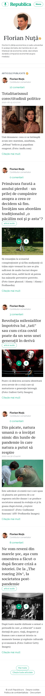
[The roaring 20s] (22, 606)
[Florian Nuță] (5, 80)
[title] (23, 21)
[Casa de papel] (22, 363)
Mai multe (22, 668)
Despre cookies (32, 690)
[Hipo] (22, 473)
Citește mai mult (11, 153)
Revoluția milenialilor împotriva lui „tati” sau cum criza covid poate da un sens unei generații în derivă (21, 330)
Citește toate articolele (22, 672)
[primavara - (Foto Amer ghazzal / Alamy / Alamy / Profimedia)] (22, 241)
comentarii (17, 87)
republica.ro (16, 4)
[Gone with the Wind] (22, 119)
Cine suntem (35, 692)
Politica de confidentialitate (16, 692)
